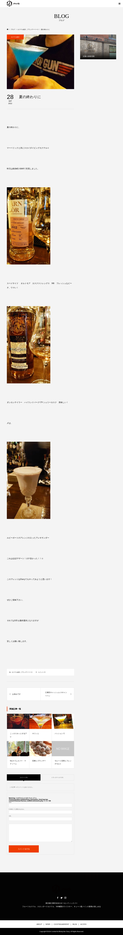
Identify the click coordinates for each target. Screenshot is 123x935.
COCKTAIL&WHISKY (61, 924)
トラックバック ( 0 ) (57, 777)
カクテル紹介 (15, 37)
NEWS (48, 924)
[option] (98, 46)
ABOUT (39, 924)
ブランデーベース (27, 672)
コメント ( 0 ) (24, 777)
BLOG (75, 924)
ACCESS (83, 924)
